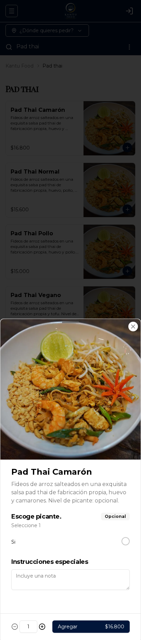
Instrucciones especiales (49, 562)
